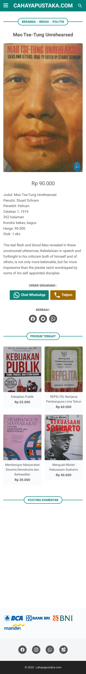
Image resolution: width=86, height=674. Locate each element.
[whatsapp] (53, 319)
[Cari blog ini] (80, 5)
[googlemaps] (63, 650)
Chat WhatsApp (32, 295)
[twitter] (43, 319)
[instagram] (36, 650)
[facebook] (33, 319)
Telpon (66, 295)
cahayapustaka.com (43, 5)
